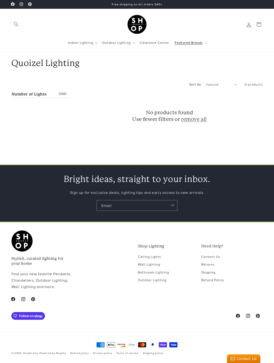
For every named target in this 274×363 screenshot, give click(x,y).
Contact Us (210, 256)
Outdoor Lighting (152, 280)
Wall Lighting (149, 264)
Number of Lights (29, 94)
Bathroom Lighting (153, 272)
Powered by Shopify (52, 353)
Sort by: (195, 84)
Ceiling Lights (149, 256)
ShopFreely (30, 353)
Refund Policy (212, 280)
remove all (194, 119)
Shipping (208, 272)
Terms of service (127, 353)
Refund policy (79, 353)
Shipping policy (153, 353)
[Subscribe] (172, 205)
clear (62, 93)
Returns (207, 264)
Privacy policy (102, 353)
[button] (16, 24)
